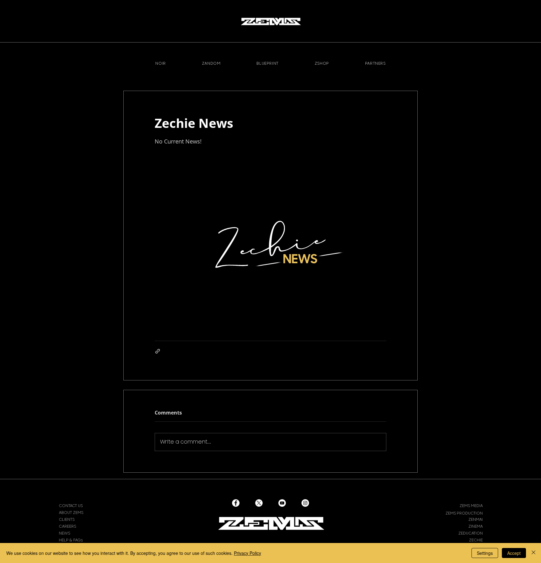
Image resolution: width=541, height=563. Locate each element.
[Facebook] (236, 503)
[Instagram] (305, 503)
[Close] (533, 553)
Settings (485, 553)
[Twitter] (259, 503)
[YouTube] (282, 503)
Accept (514, 553)
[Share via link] (158, 351)
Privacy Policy (247, 553)
